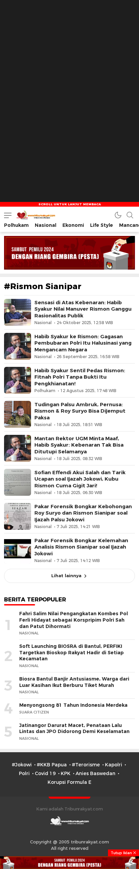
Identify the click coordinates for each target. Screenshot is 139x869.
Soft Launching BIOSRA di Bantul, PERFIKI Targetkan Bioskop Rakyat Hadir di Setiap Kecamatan (71, 652)
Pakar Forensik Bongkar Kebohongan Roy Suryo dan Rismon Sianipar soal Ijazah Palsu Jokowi (83, 512)
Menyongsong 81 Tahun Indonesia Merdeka (73, 705)
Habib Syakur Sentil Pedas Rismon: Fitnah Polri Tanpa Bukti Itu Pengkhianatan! (79, 377)
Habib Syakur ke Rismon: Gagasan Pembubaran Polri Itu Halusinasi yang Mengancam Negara (83, 343)
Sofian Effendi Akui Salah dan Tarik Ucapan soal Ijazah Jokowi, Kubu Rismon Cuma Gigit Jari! (80, 479)
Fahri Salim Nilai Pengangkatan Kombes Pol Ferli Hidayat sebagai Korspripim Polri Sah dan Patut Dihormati (73, 620)
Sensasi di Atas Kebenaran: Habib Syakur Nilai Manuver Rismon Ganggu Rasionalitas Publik (83, 309)
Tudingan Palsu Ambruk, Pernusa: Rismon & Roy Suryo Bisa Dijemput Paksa (80, 411)
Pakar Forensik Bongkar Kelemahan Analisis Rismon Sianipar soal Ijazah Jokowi (81, 546)
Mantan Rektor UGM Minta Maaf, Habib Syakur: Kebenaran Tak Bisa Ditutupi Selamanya (78, 445)
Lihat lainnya (66, 575)
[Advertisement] (69, 69)
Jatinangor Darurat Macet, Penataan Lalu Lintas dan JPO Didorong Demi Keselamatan (74, 728)
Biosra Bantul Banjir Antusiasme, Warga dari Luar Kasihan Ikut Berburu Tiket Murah (74, 682)
